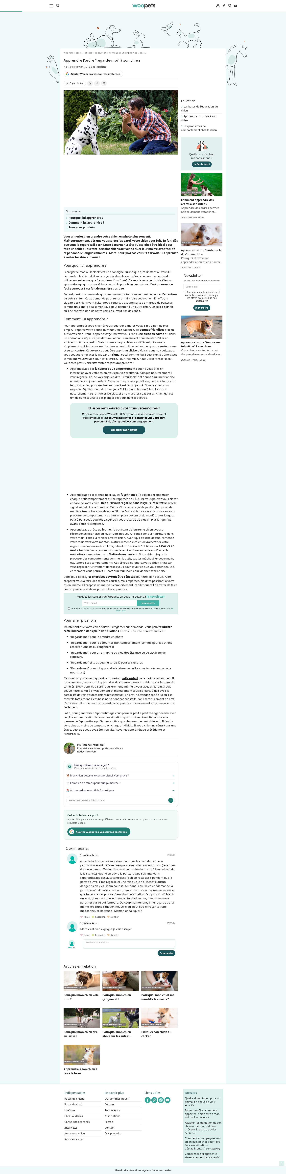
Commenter (166, 953)
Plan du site (121, 1170)
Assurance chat (74, 1139)
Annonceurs (112, 1110)
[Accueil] (144, 5)
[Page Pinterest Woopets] (154, 1100)
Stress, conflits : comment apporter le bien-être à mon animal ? (202, 1114)
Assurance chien (74, 1133)
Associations (112, 1116)
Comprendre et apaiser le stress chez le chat (202, 1155)
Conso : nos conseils (77, 1122)
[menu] (51, 5)
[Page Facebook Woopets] (223, 5)
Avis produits (113, 1133)
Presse (109, 1122)
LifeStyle (69, 1110)
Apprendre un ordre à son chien (198, 118)
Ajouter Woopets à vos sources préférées (95, 74)
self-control (130, 678)
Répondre (99, 916)
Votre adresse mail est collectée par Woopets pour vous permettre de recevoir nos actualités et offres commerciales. (121, 609)
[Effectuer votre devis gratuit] (124, 420)
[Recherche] (57, 6)
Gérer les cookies (161, 1170)
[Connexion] (218, 6)
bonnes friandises (152, 330)
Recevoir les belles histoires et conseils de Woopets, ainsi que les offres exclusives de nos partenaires (202, 296)
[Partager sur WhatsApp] (90, 83)
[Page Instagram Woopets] (229, 5)
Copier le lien (77, 83)
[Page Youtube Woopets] (235, 5)
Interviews (70, 1127)
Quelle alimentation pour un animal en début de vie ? (202, 1102)
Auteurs (110, 1104)
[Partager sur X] (104, 83)
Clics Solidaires (73, 1116)
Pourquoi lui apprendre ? (86, 218)
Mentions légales (140, 1170)
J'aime (86, 916)
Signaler (114, 916)
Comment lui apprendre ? (86, 222)
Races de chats (73, 1104)
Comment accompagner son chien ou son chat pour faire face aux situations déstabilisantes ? (203, 1143)
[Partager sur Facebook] (97, 83)
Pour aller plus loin (82, 227)
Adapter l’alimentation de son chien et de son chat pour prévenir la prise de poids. (203, 1128)
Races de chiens (74, 1098)
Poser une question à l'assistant (86, 800)
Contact (109, 1127)
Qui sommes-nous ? (117, 1098)
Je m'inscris (148, 603)
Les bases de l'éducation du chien (199, 108)
